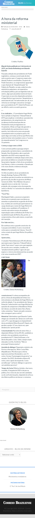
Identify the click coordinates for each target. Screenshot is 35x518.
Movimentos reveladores (17, 477)
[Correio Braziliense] (9, 3)
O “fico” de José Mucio (17, 486)
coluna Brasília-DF (16, 29)
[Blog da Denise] (26, 3)
